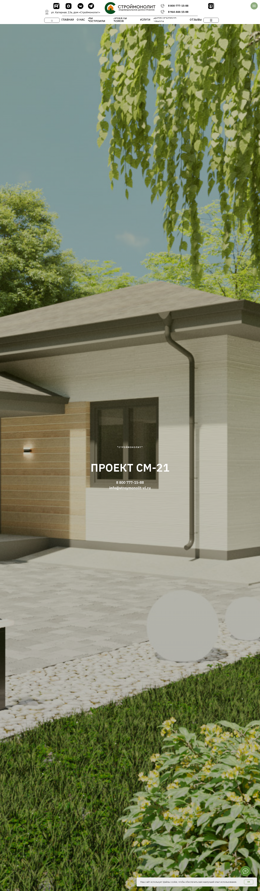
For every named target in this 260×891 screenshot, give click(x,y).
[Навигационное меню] (254, 6)
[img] (56, 6)
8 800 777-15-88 (130, 482)
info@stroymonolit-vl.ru (130, 487)
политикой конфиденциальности (217, 864)
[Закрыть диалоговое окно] (254, 818)
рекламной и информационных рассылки (215, 870)
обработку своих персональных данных (224, 861)
